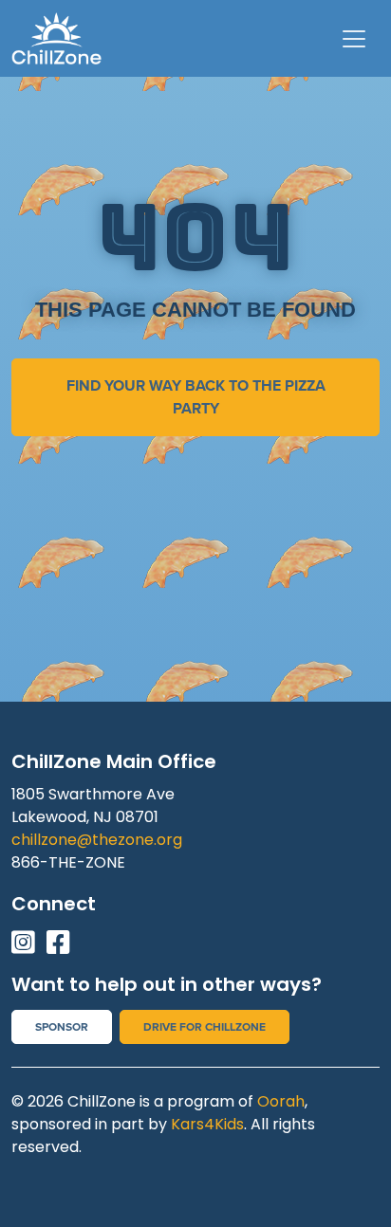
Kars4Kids (207, 1124)
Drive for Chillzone (204, 1026)
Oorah (281, 1101)
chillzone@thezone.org (96, 840)
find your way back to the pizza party (196, 397)
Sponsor (61, 1026)
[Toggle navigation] (354, 39)
